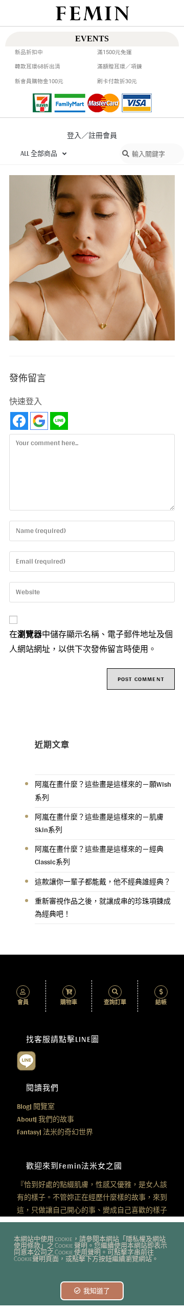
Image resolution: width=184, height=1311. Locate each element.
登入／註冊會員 (92, 135)
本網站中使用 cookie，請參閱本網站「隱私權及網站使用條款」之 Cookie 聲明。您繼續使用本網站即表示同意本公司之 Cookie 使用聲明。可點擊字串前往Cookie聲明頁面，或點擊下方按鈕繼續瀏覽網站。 (90, 1249)
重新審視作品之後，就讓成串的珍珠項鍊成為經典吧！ (103, 907)
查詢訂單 (115, 1002)
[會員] (23, 992)
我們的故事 (45, 1119)
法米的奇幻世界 (55, 1131)
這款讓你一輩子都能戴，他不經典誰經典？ (103, 881)
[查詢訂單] (115, 992)
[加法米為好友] (26, 1059)
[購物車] (69, 992)
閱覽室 (36, 1106)
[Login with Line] (59, 421)
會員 (23, 1002)
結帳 (161, 1002)
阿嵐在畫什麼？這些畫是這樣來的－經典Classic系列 (99, 855)
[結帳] (161, 992)
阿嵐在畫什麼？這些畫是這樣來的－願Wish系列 (103, 791)
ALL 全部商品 (38, 153)
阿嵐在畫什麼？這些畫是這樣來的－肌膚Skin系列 (99, 823)
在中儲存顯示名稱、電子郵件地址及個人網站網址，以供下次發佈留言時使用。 (91, 642)
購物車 (68, 1002)
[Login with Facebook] (19, 421)
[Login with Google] (39, 421)
